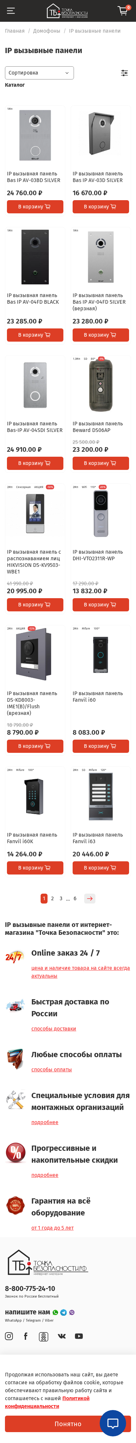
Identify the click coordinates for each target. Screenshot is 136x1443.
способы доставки (53, 1029)
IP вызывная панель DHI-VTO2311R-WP (98, 555)
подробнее (44, 1122)
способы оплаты (51, 1069)
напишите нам (28, 1312)
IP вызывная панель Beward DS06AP (98, 426)
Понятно (68, 1424)
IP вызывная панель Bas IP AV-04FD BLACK (33, 298)
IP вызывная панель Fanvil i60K (32, 838)
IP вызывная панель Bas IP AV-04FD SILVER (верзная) (99, 302)
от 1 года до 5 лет (52, 1228)
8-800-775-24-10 (30, 1289)
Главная (15, 31)
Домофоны (46, 31)
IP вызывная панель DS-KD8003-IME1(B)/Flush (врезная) (32, 703)
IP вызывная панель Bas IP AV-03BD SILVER (33, 176)
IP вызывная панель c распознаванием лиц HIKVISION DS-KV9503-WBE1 (34, 562)
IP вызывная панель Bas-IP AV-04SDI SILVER (35, 426)
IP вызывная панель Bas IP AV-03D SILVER (98, 176)
